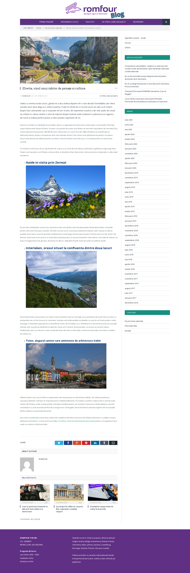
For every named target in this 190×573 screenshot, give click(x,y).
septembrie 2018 (132, 240)
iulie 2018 (129, 250)
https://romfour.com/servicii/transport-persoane (73, 421)
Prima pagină (46, 22)
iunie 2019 (129, 197)
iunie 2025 (129, 124)
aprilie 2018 (129, 264)
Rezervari (138, 22)
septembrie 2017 (132, 283)
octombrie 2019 (131, 177)
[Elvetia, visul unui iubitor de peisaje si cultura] (69, 60)
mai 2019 (128, 201)
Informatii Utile (69, 22)
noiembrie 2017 (131, 274)
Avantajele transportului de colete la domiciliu (101, 507)
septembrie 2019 (132, 182)
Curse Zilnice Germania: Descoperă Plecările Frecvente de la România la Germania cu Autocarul (146, 100)
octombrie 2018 (131, 235)
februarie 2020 (131, 163)
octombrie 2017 (131, 278)
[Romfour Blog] (95, 9)
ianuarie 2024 (130, 148)
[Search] (166, 22)
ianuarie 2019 (130, 221)
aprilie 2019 (129, 206)
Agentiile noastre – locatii (135, 38)
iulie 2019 (129, 192)
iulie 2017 (129, 293)
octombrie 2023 (131, 153)
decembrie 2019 (131, 173)
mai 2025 (128, 129)
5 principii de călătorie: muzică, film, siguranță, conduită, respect (69, 509)
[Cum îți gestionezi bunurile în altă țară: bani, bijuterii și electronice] (35, 494)
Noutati (90, 22)
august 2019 (130, 187)
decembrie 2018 (131, 225)
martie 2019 (130, 211)
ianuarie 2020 (130, 168)
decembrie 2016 (131, 302)
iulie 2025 (129, 120)
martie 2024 (130, 139)
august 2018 (130, 245)
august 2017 (130, 288)
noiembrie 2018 (131, 230)
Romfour (26, 96)
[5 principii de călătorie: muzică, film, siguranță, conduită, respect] (69, 494)
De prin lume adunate (114, 22)
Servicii (128, 43)
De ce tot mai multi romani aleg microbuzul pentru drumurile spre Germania (145, 77)
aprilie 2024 (129, 134)
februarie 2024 (131, 144)
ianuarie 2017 (130, 298)
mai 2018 (128, 259)
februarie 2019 (131, 216)
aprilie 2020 (129, 158)
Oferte (127, 47)
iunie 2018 (129, 254)
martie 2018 (130, 269)
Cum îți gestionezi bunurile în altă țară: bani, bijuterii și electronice (35, 509)
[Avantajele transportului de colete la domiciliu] (103, 494)
